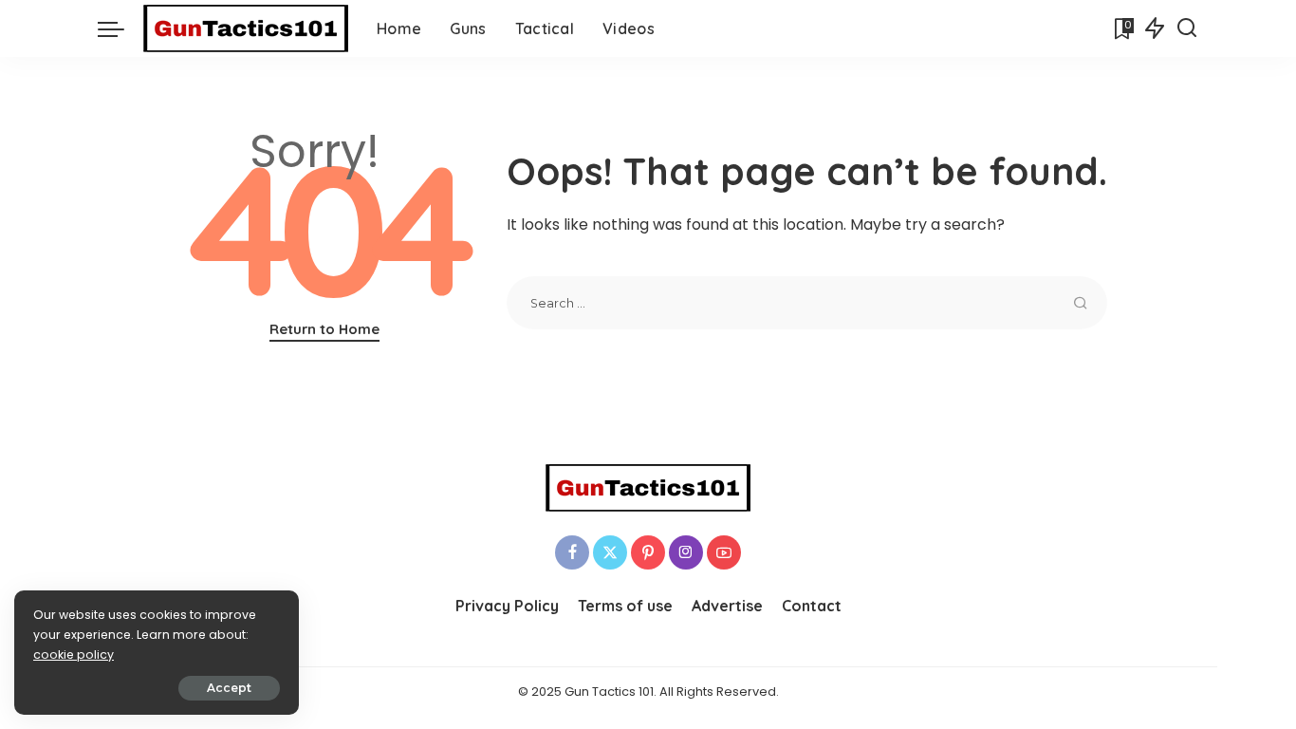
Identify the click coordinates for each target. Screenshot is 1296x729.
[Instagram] (686, 552)
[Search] (1187, 28)
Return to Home (324, 329)
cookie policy (73, 654)
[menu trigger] (120, 28)
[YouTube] (724, 552)
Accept (229, 688)
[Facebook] (572, 552)
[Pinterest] (648, 552)
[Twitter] (610, 552)
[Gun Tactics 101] (245, 28)
